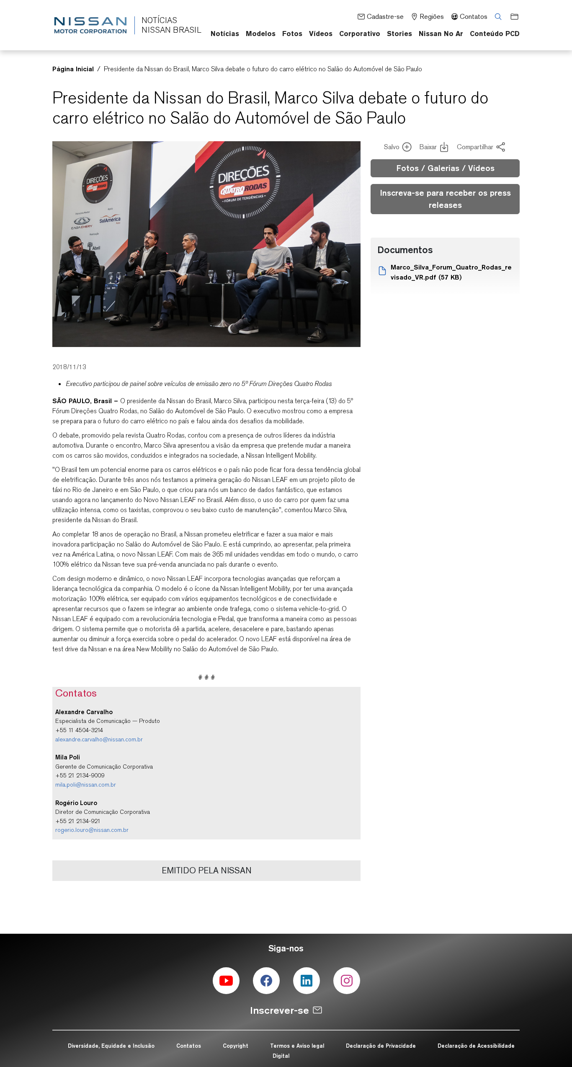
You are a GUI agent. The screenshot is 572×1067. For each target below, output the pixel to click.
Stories (399, 33)
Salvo (391, 146)
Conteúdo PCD (495, 33)
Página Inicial (73, 69)
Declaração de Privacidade (381, 1045)
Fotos (292, 33)
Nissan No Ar (441, 33)
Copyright (235, 1045)
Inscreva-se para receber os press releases (445, 199)
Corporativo (359, 33)
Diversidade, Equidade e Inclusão (111, 1045)
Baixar (428, 146)
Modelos (261, 33)
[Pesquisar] (495, 16)
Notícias (225, 33)
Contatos (473, 16)
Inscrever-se (279, 1010)
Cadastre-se (385, 16)
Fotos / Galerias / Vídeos (445, 168)
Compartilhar (475, 146)
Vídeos (320, 33)
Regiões (432, 16)
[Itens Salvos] (512, 16)
